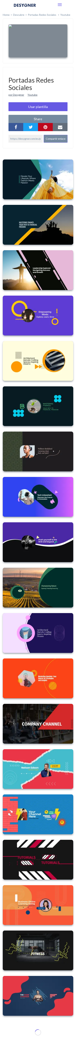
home (6, 14)
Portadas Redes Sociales (42, 14)
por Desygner (16, 94)
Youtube (65, 14)
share (38, 119)
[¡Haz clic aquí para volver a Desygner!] (25, 8)
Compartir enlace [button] (55, 138)
